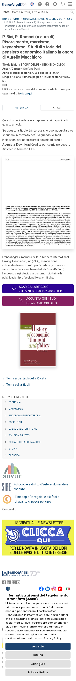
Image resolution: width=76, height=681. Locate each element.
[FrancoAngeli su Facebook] (4, 583)
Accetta (38, 646)
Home (5, 19)
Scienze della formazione (25, 442)
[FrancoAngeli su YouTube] (18, 583)
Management (17, 409)
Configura (38, 664)
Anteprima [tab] (21, 107)
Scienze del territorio (23, 428)
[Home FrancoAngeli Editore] (14, 4)
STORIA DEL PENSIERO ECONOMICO (42, 19)
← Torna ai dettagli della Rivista (24, 378)
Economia (15, 402)
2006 (69, 19)
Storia (13, 448)
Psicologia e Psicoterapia (25, 415)
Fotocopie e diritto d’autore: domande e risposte (41, 486)
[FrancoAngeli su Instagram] (14, 583)
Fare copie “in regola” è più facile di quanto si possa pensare (37, 499)
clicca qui (26, 93)
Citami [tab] (57, 107)
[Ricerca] (72, 12)
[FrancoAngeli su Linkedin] (9, 583)
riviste (16, 19)
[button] (31, 4)
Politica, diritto (19, 435)
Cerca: (6, 12)
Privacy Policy (38, 672)
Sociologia (15, 422)
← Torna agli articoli (16, 384)
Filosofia (14, 455)
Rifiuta (38, 655)
